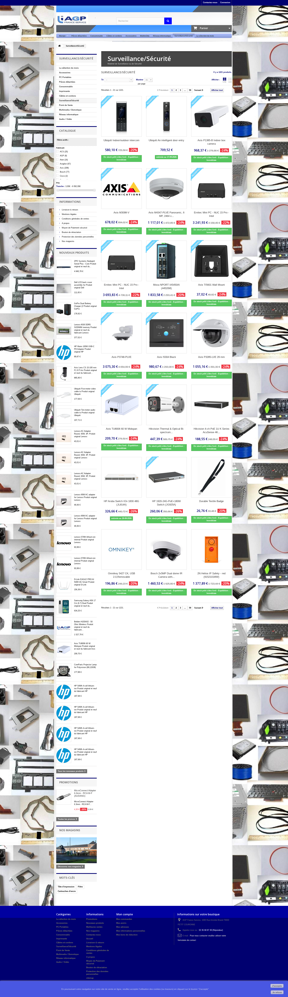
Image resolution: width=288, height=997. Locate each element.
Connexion (225, 2)
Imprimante (64, 91)
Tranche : (60, 186)
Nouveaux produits (74, 252)
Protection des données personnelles (77, 237)
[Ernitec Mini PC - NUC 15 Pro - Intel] (211, 188)
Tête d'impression (66, 887)
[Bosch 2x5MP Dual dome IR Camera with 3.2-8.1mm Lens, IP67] (166, 549)
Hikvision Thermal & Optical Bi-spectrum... (166, 430)
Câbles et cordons (114, 36)
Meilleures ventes (94, 927)
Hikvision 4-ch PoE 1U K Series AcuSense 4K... (211, 430)
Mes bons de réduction (127, 935)
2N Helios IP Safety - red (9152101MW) (211, 575)
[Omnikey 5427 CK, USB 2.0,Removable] (121, 549)
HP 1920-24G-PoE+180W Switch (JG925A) (166, 503)
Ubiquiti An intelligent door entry (166, 140)
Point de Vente (66, 105)
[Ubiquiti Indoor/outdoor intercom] (121, 116)
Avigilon (65, 164)
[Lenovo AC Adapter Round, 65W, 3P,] (63, 437)
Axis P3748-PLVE (121, 357)
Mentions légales (68, 214)
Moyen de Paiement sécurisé (74, 228)
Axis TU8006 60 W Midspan (121, 428)
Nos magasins (67, 241)
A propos (65, 223)
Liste (230, 82)
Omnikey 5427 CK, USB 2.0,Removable (121, 575)
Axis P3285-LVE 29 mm (211, 357)
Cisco (64, 176)
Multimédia (144, 36)
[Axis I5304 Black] (166, 333)
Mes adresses (122, 927)
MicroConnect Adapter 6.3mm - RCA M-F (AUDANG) (85, 793)
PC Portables (65, 77)
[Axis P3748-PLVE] (121, 333)
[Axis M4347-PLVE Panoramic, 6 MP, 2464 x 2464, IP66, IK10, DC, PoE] (166, 188)
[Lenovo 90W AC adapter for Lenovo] (63, 500)
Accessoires (131, 36)
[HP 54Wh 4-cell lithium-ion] (63, 692)
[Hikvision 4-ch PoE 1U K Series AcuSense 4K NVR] (211, 405)
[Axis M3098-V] (121, 188)
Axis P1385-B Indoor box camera (211, 142)
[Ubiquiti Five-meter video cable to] (63, 394)
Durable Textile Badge (211, 501)
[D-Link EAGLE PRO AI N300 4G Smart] (63, 585)
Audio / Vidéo (65, 119)
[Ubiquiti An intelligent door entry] (166, 116)
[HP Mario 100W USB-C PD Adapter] (63, 352)
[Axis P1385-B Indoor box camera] (211, 116)
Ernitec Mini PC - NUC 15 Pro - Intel (211, 214)
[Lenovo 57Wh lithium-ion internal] (63, 543)
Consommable (96, 36)
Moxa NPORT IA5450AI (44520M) (166, 286)
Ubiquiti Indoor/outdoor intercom (121, 140)
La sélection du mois (205, 36)
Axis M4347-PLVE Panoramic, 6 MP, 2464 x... (166, 214)
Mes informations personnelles (130, 931)
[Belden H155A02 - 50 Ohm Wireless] (63, 627)
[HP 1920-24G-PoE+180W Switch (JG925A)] (166, 477)
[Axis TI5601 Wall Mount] (211, 261)
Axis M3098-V (121, 212)
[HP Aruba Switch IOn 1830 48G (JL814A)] (121, 477)
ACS (64, 151)
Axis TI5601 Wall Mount (211, 284)
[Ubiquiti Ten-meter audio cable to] (63, 416)
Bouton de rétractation (71, 232)
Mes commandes (124, 919)
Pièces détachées (79, 36)
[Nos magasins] (76, 850)
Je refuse (277, 992)
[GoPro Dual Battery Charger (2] (63, 309)
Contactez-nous (210, 2)
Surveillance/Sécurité (183, 36)
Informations (70, 201)
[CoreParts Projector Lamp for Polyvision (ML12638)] (63, 670)
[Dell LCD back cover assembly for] (63, 288)
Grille (224, 82)
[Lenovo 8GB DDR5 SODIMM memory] (63, 330)
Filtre (80, 887)
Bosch (64, 172)
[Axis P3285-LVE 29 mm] (211, 333)
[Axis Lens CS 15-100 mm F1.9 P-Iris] (63, 373)
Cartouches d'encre (67, 891)
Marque (61, 36)
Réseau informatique (162, 36)
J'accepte (277, 986)
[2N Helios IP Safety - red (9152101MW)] (211, 549)
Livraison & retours (69, 210)
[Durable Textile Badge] (211, 477)
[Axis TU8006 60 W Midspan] (63, 649)
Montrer (139, 80)
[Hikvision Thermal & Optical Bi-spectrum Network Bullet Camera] (166, 405)
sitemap (90, 978)
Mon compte (124, 914)
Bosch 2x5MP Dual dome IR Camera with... (166, 575)
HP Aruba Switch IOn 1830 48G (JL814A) (121, 503)
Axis (64, 168)
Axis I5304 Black (166, 357)
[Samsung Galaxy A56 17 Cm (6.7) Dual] (63, 606)
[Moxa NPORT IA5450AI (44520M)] (166, 261)
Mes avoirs (121, 923)
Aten (64, 160)
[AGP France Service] (84, 19)
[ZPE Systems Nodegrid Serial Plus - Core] (63, 267)
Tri (102, 80)
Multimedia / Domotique (70, 110)
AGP (63, 156)
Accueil (89, 939)
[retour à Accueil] (59, 46)
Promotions (68, 782)
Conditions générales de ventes (75, 219)
